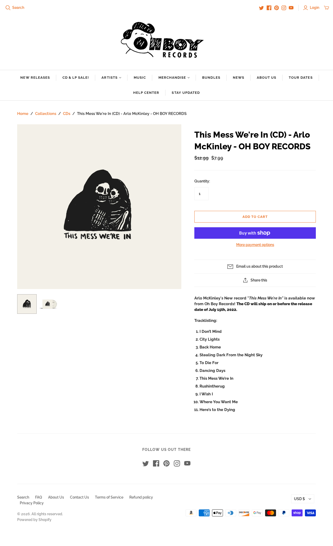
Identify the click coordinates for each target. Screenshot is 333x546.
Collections (45, 113)
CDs (66, 113)
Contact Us (79, 497)
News (238, 77)
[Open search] (8, 7)
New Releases (35, 77)
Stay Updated (186, 93)
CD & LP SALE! (75, 77)
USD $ (299, 499)
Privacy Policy (32, 503)
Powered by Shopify (34, 520)
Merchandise (172, 77)
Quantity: (202, 181)
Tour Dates (300, 77)
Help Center (146, 93)
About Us (266, 77)
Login (314, 7)
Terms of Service (109, 497)
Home (22, 113)
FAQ (38, 497)
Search (18, 7)
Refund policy (141, 497)
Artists (109, 77)
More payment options (255, 245)
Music (140, 77)
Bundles (211, 77)
